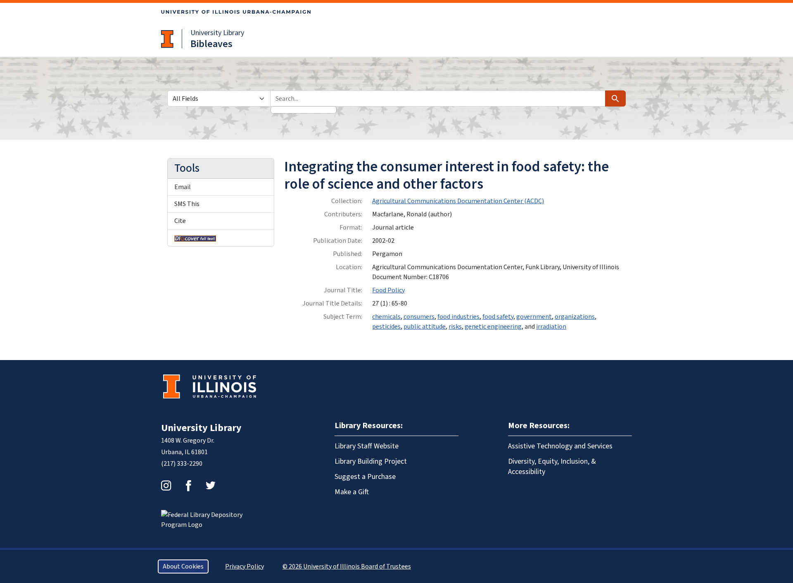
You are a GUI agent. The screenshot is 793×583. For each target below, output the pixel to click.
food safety (497, 316)
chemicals (386, 316)
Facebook (188, 485)
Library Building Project (371, 461)
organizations (575, 316)
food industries (458, 316)
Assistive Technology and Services (560, 446)
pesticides (386, 326)
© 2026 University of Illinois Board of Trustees (347, 566)
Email (182, 187)
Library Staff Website (367, 446)
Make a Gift (352, 492)
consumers (419, 316)
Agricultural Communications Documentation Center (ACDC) (458, 201)
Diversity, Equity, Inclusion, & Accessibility (552, 466)
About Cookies (183, 566)
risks (455, 326)
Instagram (166, 485)
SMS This (186, 204)
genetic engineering (493, 326)
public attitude (425, 326)
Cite (180, 220)
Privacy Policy (244, 566)
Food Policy (388, 290)
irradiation (551, 326)
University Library (217, 33)
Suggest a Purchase (365, 477)
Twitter (211, 485)
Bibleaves (211, 44)
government (534, 316)
